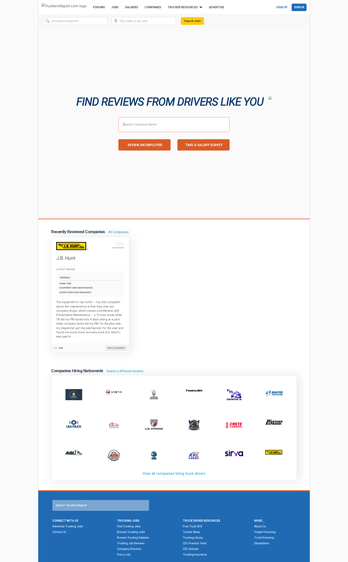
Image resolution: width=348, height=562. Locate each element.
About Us (260, 526)
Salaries (131, 7)
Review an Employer (145, 145)
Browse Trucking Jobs (131, 532)
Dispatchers (261, 543)
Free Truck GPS (192, 526)
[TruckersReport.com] (64, 7)
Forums (99, 7)
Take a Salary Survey (204, 145)
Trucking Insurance (195, 554)
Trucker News (191, 532)
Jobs (115, 7)
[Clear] (104, 21)
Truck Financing (264, 537)
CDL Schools (191, 549)
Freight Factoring (265, 532)
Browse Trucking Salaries (133, 537)
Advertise (216, 7)
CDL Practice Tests (195, 543)
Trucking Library (193, 537)
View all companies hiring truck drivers (174, 473)
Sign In (299, 7)
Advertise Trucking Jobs (67, 526)
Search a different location (124, 371)
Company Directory (129, 549)
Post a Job (123, 554)
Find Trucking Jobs (129, 526)
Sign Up (282, 7)
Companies (153, 7)
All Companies (118, 232)
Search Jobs (192, 21)
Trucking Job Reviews (131, 543)
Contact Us (59, 532)
